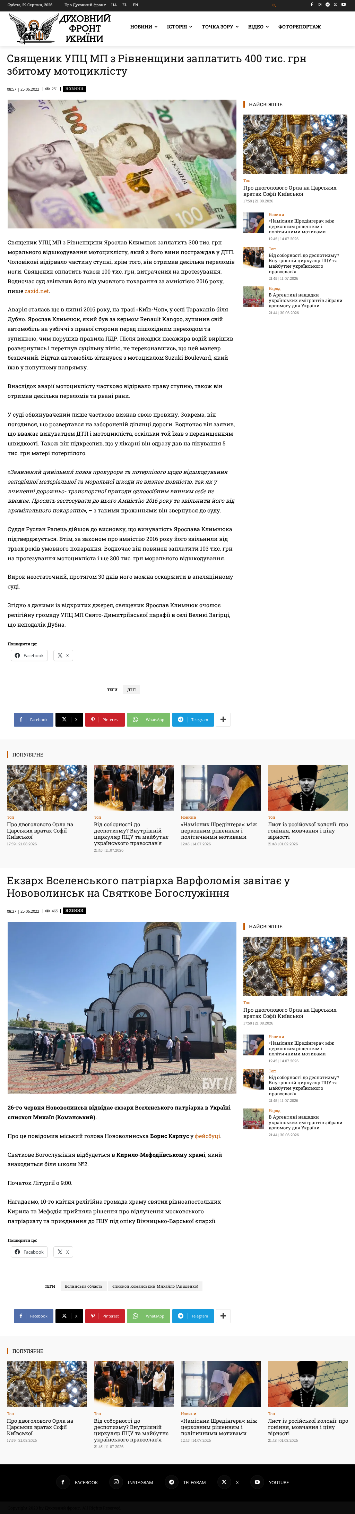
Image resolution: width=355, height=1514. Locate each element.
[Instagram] (320, 5)
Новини (75, 88)
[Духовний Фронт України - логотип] (60, 28)
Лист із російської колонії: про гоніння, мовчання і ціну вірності (308, 830)
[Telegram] (328, 5)
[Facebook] (312, 5)
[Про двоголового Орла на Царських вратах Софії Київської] (295, 144)
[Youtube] (343, 5)
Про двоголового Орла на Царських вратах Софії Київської (290, 190)
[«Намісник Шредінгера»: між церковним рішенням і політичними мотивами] (253, 222)
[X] (335, 5)
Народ (274, 288)
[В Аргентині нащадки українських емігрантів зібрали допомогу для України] (253, 296)
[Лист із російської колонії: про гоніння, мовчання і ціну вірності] (308, 788)
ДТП (131, 689)
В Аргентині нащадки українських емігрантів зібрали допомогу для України (306, 300)
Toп (247, 180)
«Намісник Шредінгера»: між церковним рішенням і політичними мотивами (301, 226)
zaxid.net (37, 290)
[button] (274, 6)
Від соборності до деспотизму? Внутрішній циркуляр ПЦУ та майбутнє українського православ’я (304, 263)
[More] (223, 720)
